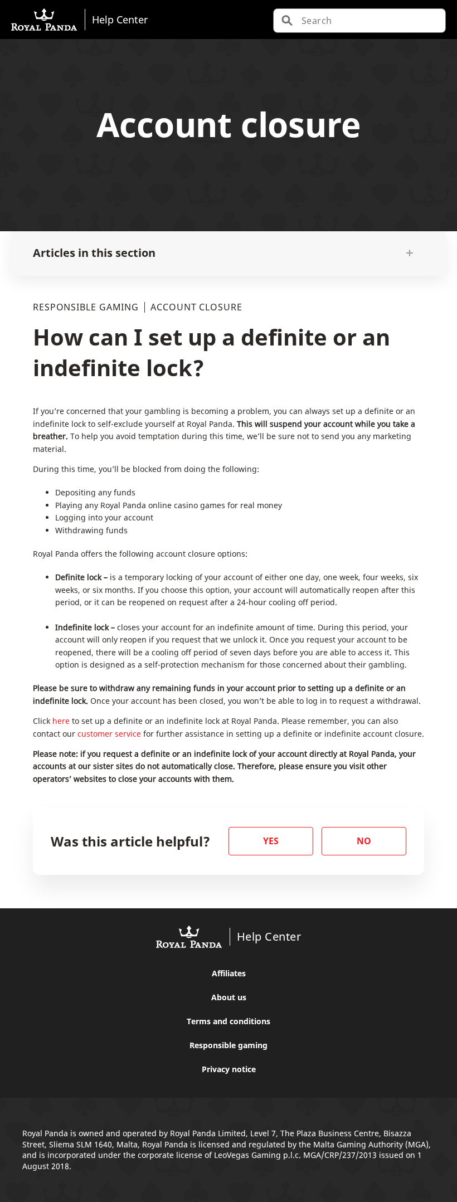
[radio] (271, 841)
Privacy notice (229, 1069)
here (61, 721)
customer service (109, 733)
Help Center (120, 19)
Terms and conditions (228, 1021)
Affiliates (229, 973)
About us (228, 997)
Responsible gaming (228, 1045)
